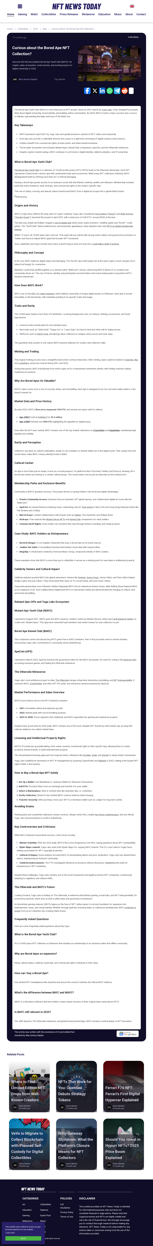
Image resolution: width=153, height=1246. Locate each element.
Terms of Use (66, 1216)
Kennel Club (75, 519)
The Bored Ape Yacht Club (26, 170)
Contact (141, 14)
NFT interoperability (123, 680)
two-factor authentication (107, 814)
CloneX (105, 755)
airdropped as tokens (123, 619)
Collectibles (48, 14)
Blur (136, 359)
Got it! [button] (23, 1238)
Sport (42, 1226)
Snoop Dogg (92, 577)
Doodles (87, 755)
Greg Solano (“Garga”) (105, 214)
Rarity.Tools (42, 334)
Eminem (82, 577)
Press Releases (69, 14)
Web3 (34, 14)
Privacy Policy (66, 1212)
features (44, 1210)
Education (104, 14)
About (129, 14)
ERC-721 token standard (42, 293)
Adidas (77, 515)
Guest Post (45, 1215)
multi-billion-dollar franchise (106, 244)
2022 (35, 29)
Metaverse (88, 14)
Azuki (94, 755)
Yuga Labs (107, 109)
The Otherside (62, 680)
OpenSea (129, 359)
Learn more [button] (10, 1233)
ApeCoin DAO (130, 659)
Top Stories (59, 79)
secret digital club (63, 223)
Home (10, 14)
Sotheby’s (42, 417)
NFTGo (56, 334)
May (45, 29)
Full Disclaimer (65, 1206)
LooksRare (23, 363)
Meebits (102, 760)
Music (118, 14)
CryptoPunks (36, 683)
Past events (87, 507)
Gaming (22, 14)
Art (23, 1204)
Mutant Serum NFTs (55, 519)
